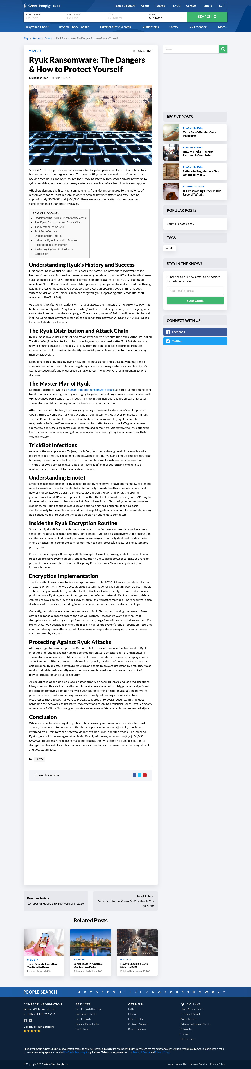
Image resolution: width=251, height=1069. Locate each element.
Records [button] (160, 5)
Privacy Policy (162, 1052)
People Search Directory (88, 1009)
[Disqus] (90, 832)
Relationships (150, 27)
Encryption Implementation (51, 245)
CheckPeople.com (59, 1064)
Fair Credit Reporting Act (76, 1052)
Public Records (195, 186)
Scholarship (186, 1029)
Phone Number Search (192, 1009)
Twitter (177, 341)
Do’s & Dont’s (135, 1019)
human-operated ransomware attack (91, 389)
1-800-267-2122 (46, 1014)
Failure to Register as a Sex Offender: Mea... (201, 172)
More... (222, 27)
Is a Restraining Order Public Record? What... (202, 192)
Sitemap (185, 1034)
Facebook (178, 332)
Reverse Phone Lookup (74, 27)
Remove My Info (137, 1029)
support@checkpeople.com (41, 1009)
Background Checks (86, 1014)
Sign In (208, 5)
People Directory (124, 5)
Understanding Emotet (48, 236)
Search (205, 17)
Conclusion (41, 254)
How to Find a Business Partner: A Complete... (198, 153)
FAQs (131, 1009)
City (110, 15)
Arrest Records (188, 1019)
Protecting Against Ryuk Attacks (54, 249)
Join (222, 6)
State (152, 15)
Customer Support (138, 1024)
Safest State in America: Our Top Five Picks (88, 965)
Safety (173, 27)
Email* (195, 291)
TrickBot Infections (46, 231)
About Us (181, 1064)
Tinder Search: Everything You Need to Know (42, 965)
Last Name (73, 15)
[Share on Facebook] (134, 775)
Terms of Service (141, 1052)
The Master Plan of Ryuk (49, 227)
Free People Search (190, 1014)
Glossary (132, 1014)
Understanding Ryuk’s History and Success (60, 218)
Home (169, 1064)
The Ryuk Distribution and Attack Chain (58, 222)
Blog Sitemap (187, 1039)
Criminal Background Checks (195, 1024)
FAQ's (177, 5)
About (145, 5)
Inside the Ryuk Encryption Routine (56, 240)
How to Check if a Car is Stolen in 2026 (134, 965)
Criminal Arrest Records (115, 27)
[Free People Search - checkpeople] (42, 5)
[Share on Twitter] (139, 775)
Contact (191, 5)
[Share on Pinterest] (145, 775)
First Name (33, 15)
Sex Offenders (198, 27)
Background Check (36, 27)
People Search (83, 1019)
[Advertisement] (195, 82)
